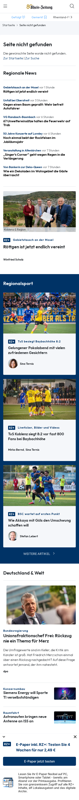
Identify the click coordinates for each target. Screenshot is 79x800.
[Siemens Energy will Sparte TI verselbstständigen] (65, 693)
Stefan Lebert (29, 536)
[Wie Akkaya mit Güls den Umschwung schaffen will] (39, 485)
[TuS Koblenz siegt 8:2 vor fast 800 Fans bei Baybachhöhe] (39, 399)
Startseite (8, 25)
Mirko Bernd (16, 450)
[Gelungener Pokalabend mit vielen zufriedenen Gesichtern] (39, 313)
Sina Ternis (27, 364)
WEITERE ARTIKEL (36, 554)
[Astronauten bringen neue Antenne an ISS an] (65, 717)
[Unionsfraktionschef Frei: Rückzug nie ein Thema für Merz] (41, 605)
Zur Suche (32, 58)
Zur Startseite (13, 58)
